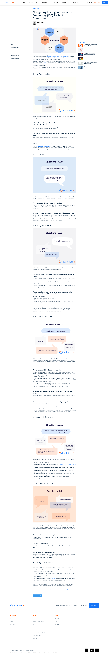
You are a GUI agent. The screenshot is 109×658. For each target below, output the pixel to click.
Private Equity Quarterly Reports (39, 632)
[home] (8, 2)
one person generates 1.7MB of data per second (57, 56)
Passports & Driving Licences (38, 621)
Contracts (34, 618)
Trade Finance (35, 638)
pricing (53, 578)
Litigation (34, 624)
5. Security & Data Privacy (15, 52)
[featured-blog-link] (80, 45)
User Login (32, 650)
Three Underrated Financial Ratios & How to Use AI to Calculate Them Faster (91, 45)
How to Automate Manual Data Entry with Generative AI (90, 63)
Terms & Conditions (14, 650)
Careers (27, 650)
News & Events (58, 618)
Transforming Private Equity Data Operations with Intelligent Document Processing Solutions (90, 67)
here (58, 591)
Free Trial (105, 2)
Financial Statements (37, 635)
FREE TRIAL (93, 605)
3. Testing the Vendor (15, 47)
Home (11, 618)
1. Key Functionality (14, 42)
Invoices (34, 641)
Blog (56, 621)
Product (11, 621)
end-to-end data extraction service (43, 146)
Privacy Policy (22, 650)
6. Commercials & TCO (15, 55)
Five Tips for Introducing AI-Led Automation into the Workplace (89, 54)
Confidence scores (37, 127)
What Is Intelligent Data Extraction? (90, 57)
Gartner (45, 62)
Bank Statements (36, 627)
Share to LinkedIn (37, 595)
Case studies (65, 2)
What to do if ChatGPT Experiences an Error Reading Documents (91, 49)
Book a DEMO (97, 2)
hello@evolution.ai (69, 589)
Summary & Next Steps (15, 58)
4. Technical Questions (15, 50)
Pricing (56, 2)
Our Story (57, 624)
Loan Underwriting (36, 629)
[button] (29, 3)
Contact (56, 627)
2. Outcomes (13, 44)
